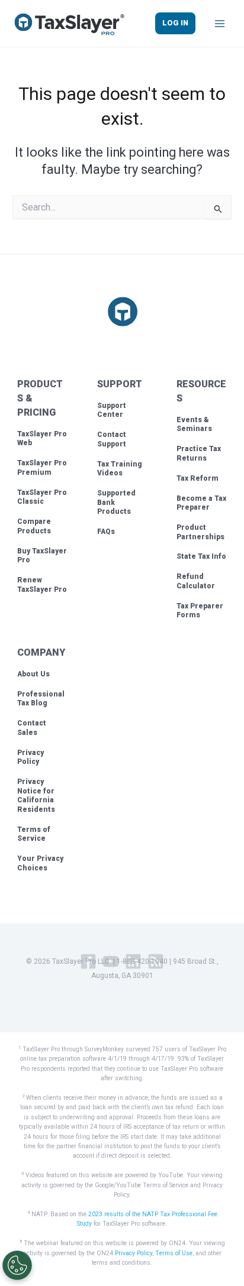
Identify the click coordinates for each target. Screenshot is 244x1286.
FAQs (106, 531)
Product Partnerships (200, 532)
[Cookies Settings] (17, 1265)
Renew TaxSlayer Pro (42, 585)
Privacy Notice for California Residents (36, 796)
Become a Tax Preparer (201, 503)
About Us (33, 674)
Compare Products (34, 526)
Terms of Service (33, 834)
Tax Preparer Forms (199, 611)
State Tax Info (201, 556)
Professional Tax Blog (41, 699)
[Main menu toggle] (219, 23)
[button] (175, 23)
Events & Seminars (194, 424)
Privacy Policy (30, 757)
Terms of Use (173, 1253)
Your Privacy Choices (40, 863)
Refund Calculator (195, 581)
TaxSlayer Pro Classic (42, 497)
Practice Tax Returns (198, 453)
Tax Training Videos (119, 469)
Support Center (111, 410)
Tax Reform (197, 478)
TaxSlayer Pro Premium (42, 468)
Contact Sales (31, 728)
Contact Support (111, 439)
